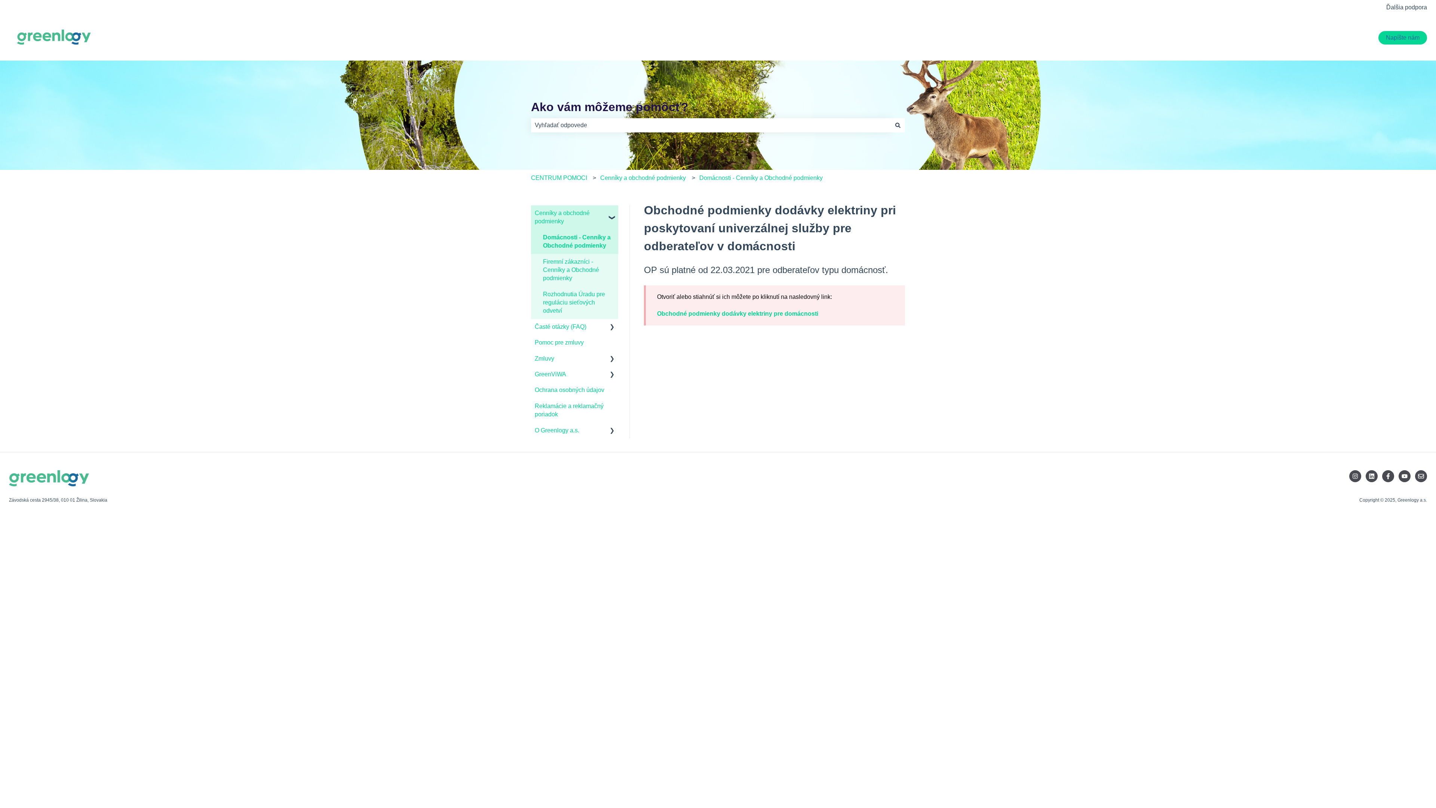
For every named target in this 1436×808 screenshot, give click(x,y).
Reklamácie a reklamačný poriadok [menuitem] (569, 410)
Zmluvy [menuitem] (544, 358)
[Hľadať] (898, 125)
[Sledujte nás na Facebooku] (1388, 476)
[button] (612, 213)
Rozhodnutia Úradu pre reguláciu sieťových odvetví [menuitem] (574, 302)
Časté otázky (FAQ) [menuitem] (560, 327)
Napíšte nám (1403, 37)
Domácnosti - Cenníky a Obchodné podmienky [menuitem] (577, 241)
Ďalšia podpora (1406, 7)
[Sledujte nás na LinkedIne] (1372, 476)
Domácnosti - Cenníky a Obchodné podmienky (761, 178)
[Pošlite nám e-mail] (1421, 476)
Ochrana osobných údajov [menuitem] (569, 390)
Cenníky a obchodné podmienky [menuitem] (562, 217)
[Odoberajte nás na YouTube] (1405, 476)
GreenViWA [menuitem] (550, 374)
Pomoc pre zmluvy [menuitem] (559, 342)
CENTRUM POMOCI (559, 178)
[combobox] (711, 125)
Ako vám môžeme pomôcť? (609, 107)
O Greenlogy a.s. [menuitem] (557, 430)
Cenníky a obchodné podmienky (643, 178)
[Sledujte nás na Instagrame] (1355, 476)
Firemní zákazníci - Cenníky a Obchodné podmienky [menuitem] (571, 270)
